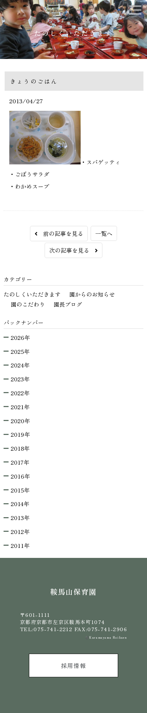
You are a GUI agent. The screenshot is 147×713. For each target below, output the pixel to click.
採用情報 (73, 665)
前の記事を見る (60, 233)
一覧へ (103, 233)
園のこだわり (28, 304)
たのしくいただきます (32, 294)
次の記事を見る (72, 250)
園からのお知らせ (92, 294)
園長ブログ (68, 304)
